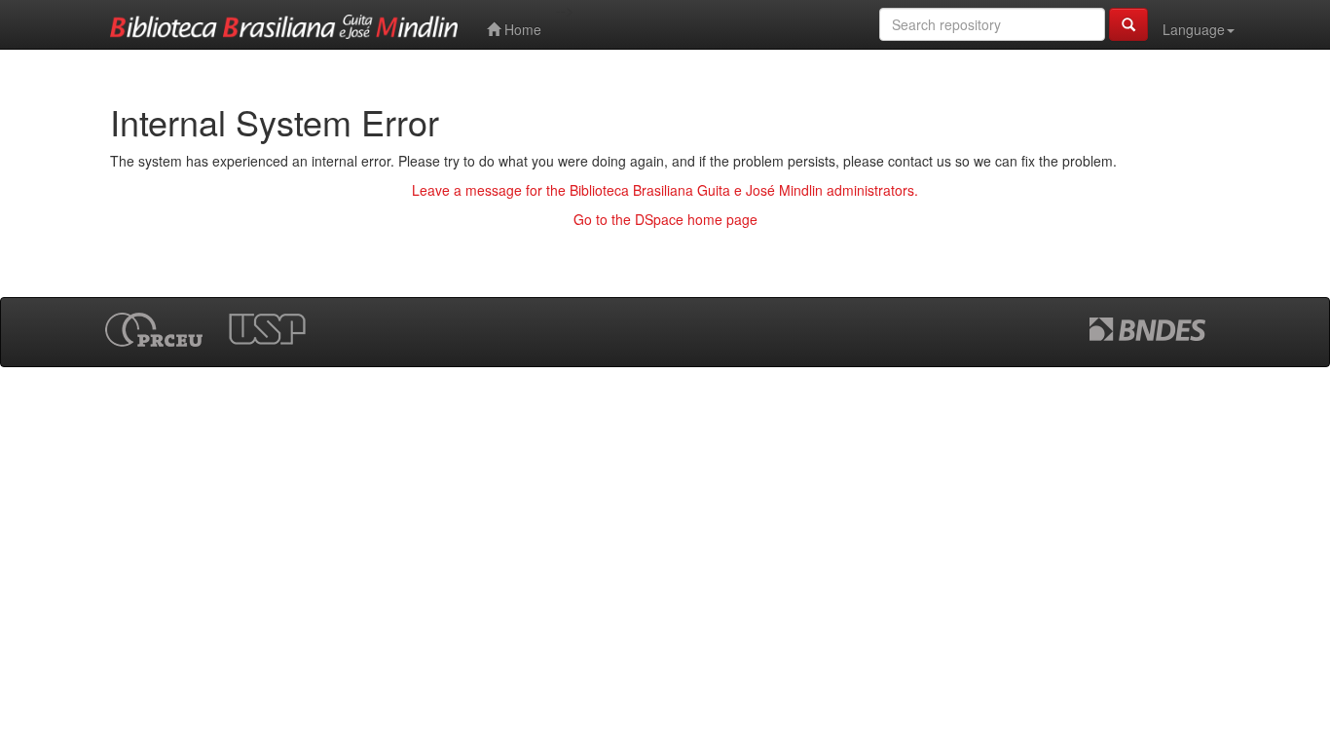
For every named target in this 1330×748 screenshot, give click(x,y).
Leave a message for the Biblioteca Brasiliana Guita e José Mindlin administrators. (665, 190)
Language (1194, 29)
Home (520, 29)
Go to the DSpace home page (665, 219)
